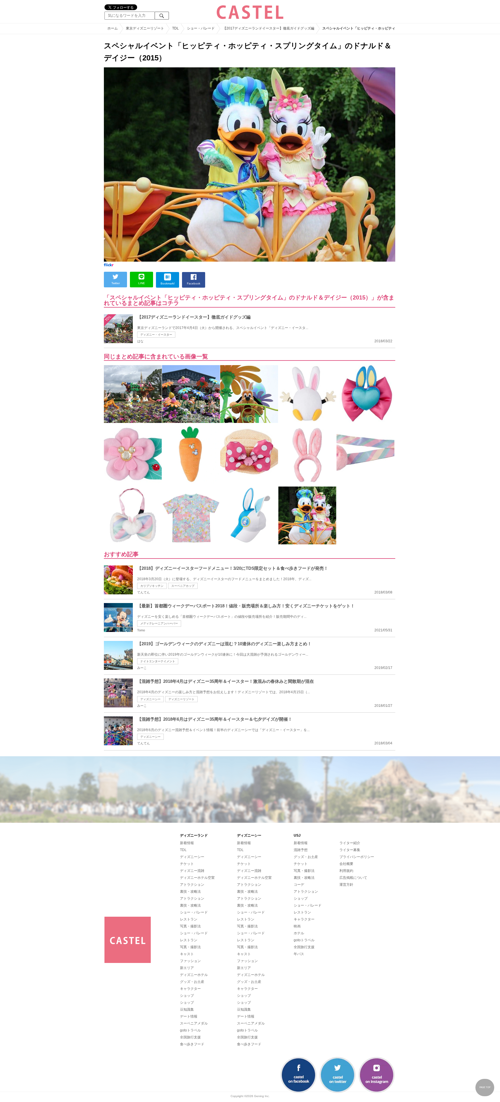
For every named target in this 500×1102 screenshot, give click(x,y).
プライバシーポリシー (356, 857)
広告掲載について (353, 878)
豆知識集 (187, 1009)
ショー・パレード (194, 912)
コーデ (299, 885)
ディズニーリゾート (181, 699)
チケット (187, 864)
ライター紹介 (349, 843)
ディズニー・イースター (156, 334)
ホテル (299, 933)
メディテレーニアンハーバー (159, 623)
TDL (183, 850)
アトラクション (192, 885)
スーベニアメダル (194, 1023)
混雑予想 (301, 850)
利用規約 (346, 871)
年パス (299, 954)
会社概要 (346, 864)
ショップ (187, 996)
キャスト (187, 954)
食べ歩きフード (192, 1044)
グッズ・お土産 (192, 982)
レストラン (188, 919)
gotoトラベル (190, 1030)
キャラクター (190, 989)
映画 (297, 926)
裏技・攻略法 (190, 892)
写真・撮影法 (190, 926)
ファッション (190, 961)
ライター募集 (349, 850)
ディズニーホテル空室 (197, 878)
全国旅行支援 (190, 1037)
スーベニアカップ (182, 585)
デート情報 (188, 1016)
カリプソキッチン (151, 585)
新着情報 (187, 843)
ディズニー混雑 (192, 871)
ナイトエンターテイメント (157, 661)
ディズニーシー (150, 699)
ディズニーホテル (194, 975)
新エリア (187, 968)
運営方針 (346, 885)
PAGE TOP (484, 1087)
